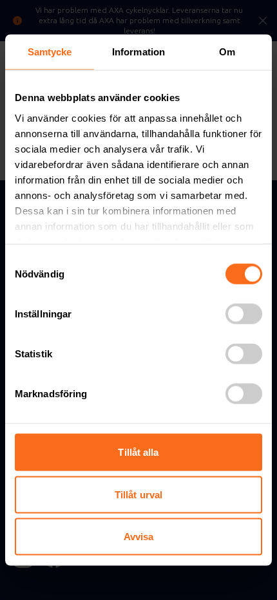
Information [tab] (138, 51)
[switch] (243, 314)
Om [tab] (227, 51)
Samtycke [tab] (50, 51)
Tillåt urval (138, 494)
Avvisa (139, 536)
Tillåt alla (138, 452)
